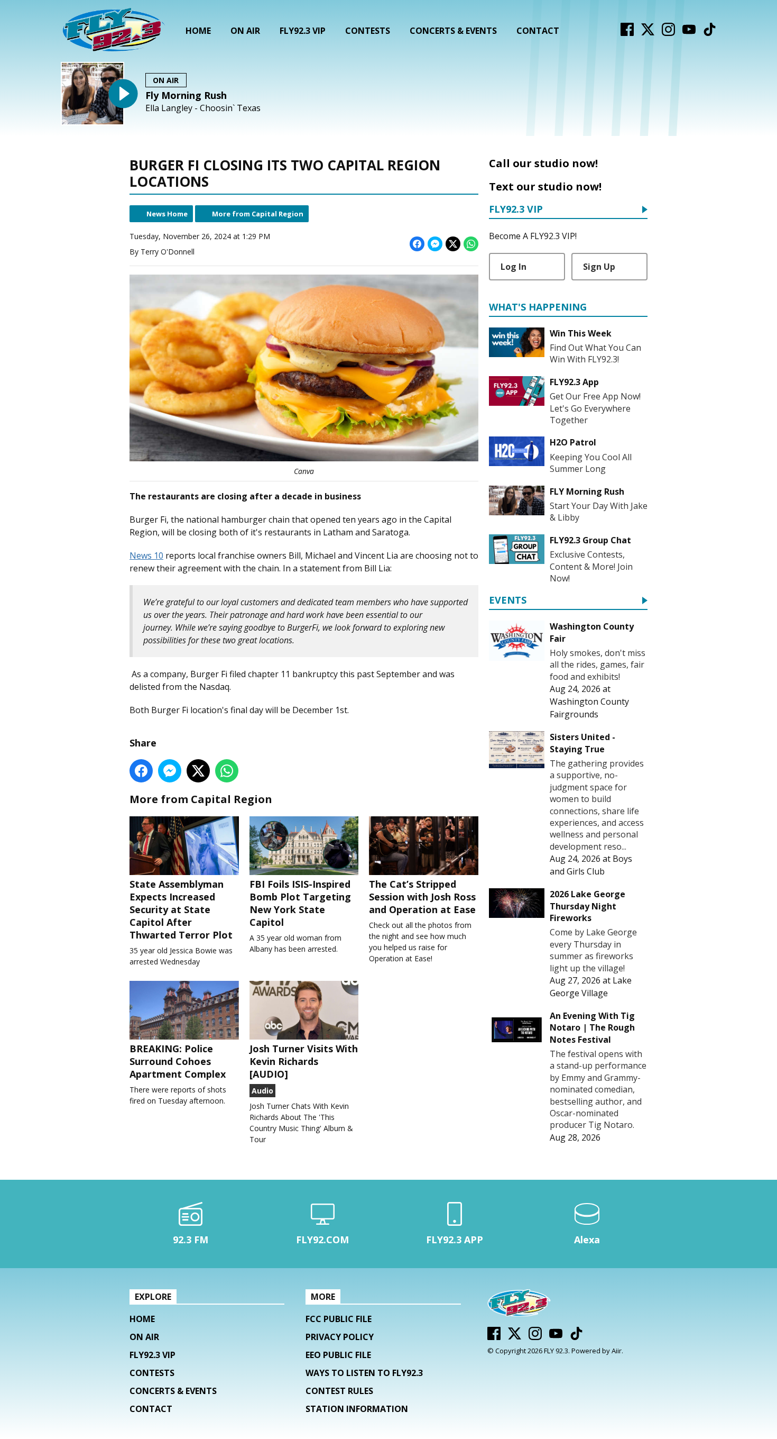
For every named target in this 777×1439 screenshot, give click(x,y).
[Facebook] (627, 33)
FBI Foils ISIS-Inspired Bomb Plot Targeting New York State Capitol (300, 903)
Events (507, 600)
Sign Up (599, 266)
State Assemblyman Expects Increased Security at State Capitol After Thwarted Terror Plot (181, 909)
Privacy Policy (340, 1337)
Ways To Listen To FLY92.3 (364, 1373)
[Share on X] (453, 243)
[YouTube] (689, 33)
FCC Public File (339, 1319)
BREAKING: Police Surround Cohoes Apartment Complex (178, 1061)
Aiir (617, 1350)
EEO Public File (338, 1355)
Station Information (357, 1409)
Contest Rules (339, 1391)
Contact (537, 31)
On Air (245, 31)
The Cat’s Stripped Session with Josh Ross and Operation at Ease (422, 897)
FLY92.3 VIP (303, 31)
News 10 (146, 555)
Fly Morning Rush (186, 95)
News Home (167, 213)
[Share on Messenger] (435, 243)
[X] (647, 33)
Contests (367, 31)
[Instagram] (668, 33)
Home (198, 31)
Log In (513, 266)
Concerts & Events (453, 31)
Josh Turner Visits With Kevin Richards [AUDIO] (303, 1061)
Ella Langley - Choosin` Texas (203, 108)
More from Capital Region (257, 213)
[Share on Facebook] (417, 243)
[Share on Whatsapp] (471, 243)
